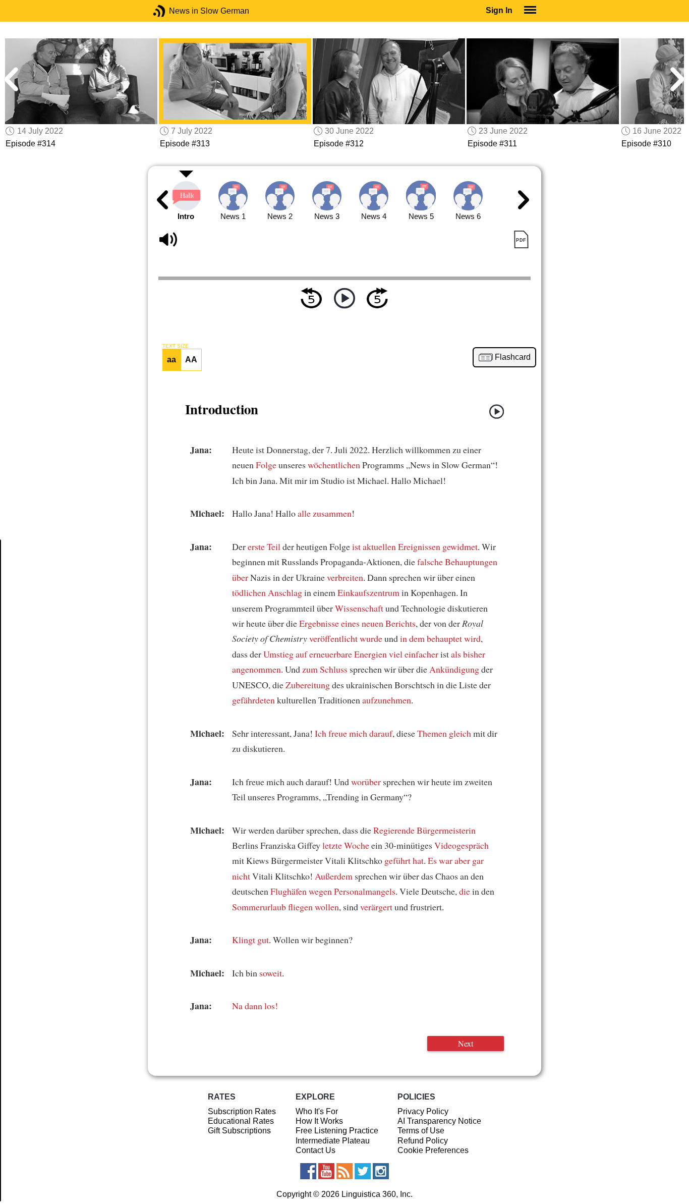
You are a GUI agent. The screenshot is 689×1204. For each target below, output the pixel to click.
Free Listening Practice (337, 1130)
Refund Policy (422, 1140)
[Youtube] (326, 1171)
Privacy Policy (422, 1111)
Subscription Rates (242, 1111)
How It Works (319, 1121)
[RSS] (344, 1171)
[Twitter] (363, 1171)
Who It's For (317, 1111)
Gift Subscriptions (239, 1130)
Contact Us (315, 1150)
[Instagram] (381, 1171)
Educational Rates (241, 1121)
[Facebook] (308, 1171)
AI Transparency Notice (439, 1121)
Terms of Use (420, 1130)
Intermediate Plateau (333, 1140)
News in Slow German (174, 11)
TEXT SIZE (175, 346)
